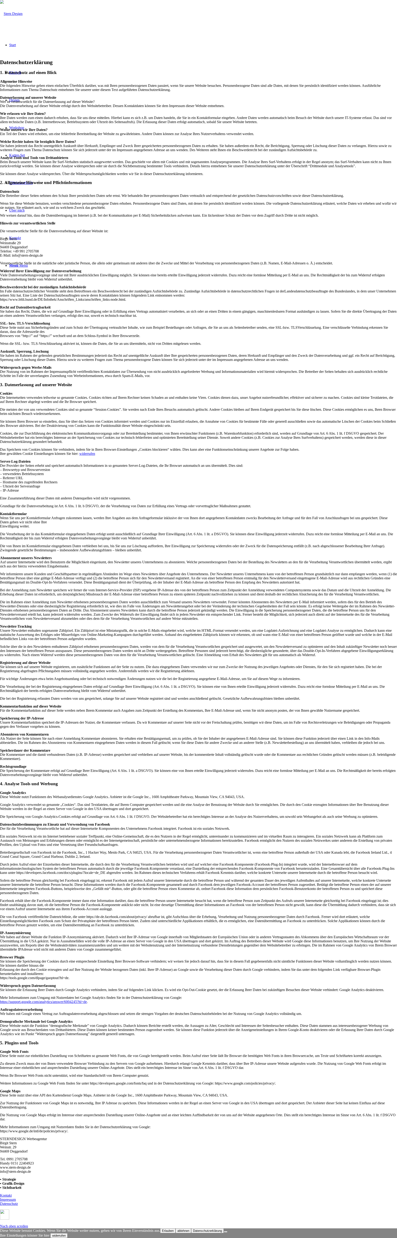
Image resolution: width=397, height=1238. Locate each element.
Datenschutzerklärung (207, 1230)
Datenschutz (9, 1204)
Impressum (8, 1199)
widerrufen (87, 454)
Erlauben (168, 1230)
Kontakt (6, 1195)
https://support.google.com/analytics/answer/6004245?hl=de (43, 1002)
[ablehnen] (225, 1231)
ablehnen (183, 1230)
